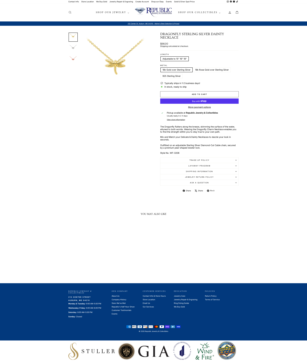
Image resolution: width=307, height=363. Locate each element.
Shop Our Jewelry (111, 12)
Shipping (164, 46)
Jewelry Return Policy (199, 177)
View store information (176, 120)
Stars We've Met (119, 303)
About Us (115, 296)
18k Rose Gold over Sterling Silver (212, 70)
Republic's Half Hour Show (123, 307)
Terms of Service (212, 299)
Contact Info (73, 1)
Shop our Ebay (157, 1)
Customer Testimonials (121, 310)
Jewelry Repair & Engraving (121, 1)
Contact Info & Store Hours (154, 296)
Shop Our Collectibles (198, 12)
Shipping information (199, 171)
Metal (164, 65)
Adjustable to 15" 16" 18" (174, 59)
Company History (119, 299)
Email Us (146, 303)
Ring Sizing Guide (181, 303)
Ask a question (199, 183)
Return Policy (210, 296)
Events (169, 1)
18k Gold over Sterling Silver (176, 70)
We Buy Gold (101, 1)
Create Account (142, 1)
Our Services (148, 307)
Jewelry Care (179, 296)
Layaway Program (199, 166)
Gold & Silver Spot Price (184, 1)
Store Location (87, 1)
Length (164, 54)
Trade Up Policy (199, 160)
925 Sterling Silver (171, 76)
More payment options (199, 107)
